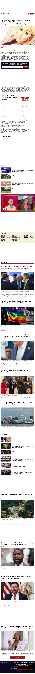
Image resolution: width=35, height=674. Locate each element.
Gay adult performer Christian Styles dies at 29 (19, 466)
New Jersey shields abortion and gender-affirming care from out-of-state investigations (16, 371)
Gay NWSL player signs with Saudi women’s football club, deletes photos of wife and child (22, 184)
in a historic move (8, 118)
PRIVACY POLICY (22, 662)
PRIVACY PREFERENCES (27, 662)
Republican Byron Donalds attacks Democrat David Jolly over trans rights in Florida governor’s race (17, 543)
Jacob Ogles (3, 405)
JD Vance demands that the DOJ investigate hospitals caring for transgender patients (16, 577)
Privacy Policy (21, 665)
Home (2, 17)
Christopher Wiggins (4, 339)
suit (4, 55)
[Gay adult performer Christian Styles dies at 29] (6, 465)
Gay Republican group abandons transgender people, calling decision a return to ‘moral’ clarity (16, 302)
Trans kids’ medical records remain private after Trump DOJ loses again (23, 177)
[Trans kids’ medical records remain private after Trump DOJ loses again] (6, 176)
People (13, 438)
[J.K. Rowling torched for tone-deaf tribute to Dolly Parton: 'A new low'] (6, 439)
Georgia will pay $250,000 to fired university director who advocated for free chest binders (21, 191)
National (13, 175)
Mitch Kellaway (5, 46)
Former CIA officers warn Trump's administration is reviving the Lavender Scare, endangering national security (15, 336)
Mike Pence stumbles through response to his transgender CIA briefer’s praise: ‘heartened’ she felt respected (17, 267)
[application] (18, 203)
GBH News (17, 651)
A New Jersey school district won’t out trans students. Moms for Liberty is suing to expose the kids (22, 171)
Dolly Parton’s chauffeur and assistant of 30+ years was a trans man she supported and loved (22, 447)
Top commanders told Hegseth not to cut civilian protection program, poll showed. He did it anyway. (22, 473)
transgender (14, 50)
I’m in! (26, 66)
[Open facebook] (14, 666)
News (12, 188)
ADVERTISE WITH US (16, 662)
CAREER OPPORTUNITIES (10, 662)
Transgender (6, 17)
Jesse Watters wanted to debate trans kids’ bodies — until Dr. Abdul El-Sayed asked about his (22, 453)
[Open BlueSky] (16, 666)
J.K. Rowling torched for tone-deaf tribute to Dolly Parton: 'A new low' (22, 440)
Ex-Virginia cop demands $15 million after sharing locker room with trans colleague (17, 403)
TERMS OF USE (32, 662)
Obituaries (13, 464)
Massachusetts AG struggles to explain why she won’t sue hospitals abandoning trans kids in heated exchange (17, 627)
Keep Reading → (30, 296)
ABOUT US (5, 662)
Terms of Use (27, 665)
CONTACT (2, 662)
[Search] (27, 13)
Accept (26, 669)
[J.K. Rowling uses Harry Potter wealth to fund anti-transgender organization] (26, 236)
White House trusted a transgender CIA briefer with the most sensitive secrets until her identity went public (16, 495)
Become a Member (25, 98)
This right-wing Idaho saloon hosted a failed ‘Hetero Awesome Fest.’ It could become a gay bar (22, 460)
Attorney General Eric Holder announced (15, 112)
